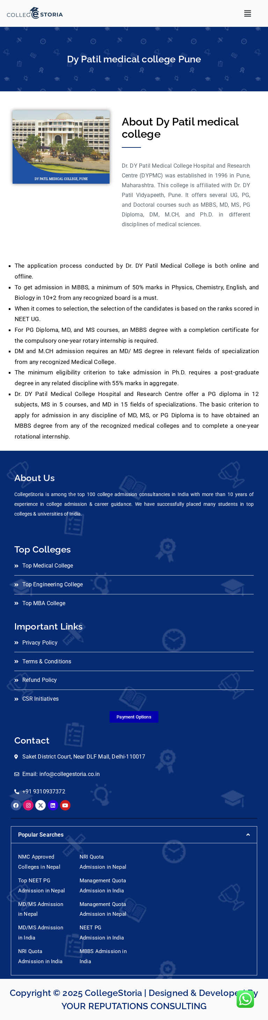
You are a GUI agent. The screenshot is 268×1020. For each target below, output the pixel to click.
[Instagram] (28, 805)
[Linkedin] (53, 805)
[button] (248, 13)
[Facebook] (16, 805)
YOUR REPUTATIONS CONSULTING (134, 1006)
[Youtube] (65, 805)
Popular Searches (41, 834)
